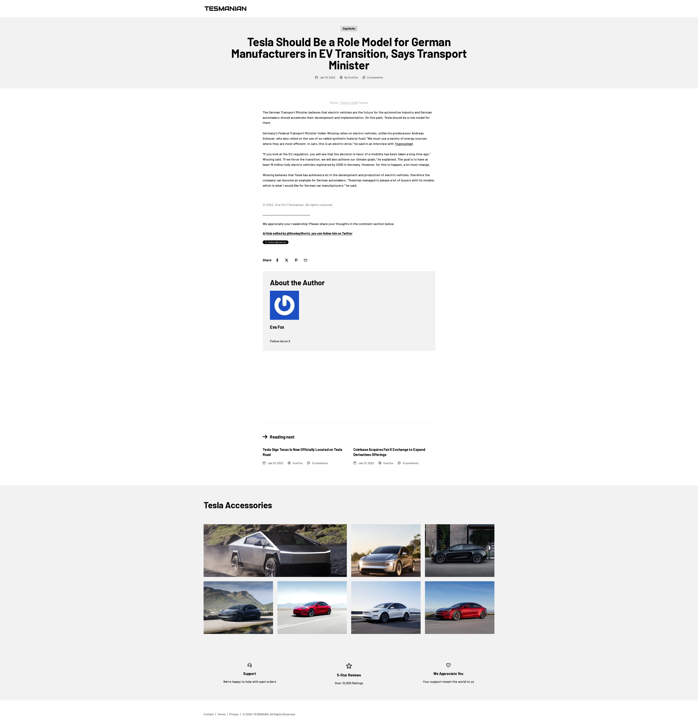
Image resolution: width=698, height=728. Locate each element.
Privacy (234, 714)
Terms (222, 714)
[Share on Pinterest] (296, 260)
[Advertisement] (349, 383)
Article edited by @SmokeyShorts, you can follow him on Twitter (307, 233)
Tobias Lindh (348, 103)
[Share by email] (305, 260)
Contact (209, 714)
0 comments (375, 77)
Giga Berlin (349, 28)
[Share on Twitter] (286, 260)
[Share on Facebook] (277, 260)
